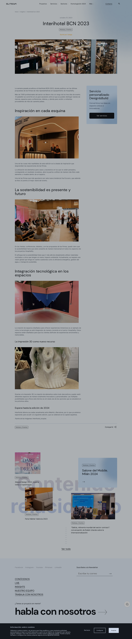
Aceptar (113, 630)
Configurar (99, 630)
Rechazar (87, 630)
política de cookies (53, 633)
